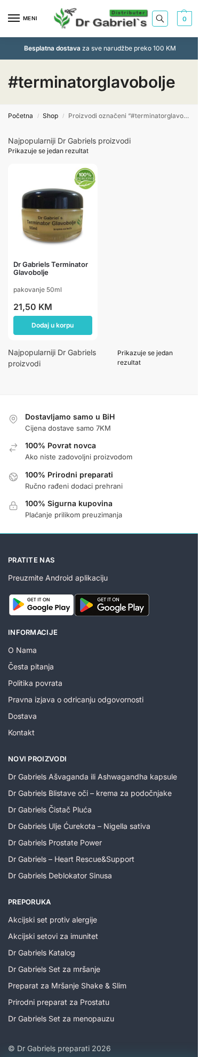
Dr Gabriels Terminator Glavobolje (50, 269)
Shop (50, 116)
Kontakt (21, 732)
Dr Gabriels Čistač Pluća (50, 809)
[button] (183, 18)
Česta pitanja (31, 666)
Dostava (22, 715)
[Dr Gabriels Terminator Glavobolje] (53, 208)
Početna (20, 116)
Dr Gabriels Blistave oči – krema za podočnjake (90, 793)
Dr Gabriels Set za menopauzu (61, 1018)
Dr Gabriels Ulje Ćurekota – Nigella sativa (79, 825)
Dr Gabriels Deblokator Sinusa (60, 875)
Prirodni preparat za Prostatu (58, 1001)
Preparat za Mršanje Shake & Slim (67, 985)
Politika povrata (35, 682)
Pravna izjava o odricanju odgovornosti (75, 699)
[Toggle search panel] (160, 18)
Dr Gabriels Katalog (41, 952)
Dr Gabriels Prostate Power (55, 842)
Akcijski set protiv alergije (52, 919)
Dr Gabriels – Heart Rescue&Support (71, 858)
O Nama (22, 650)
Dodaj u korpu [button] (52, 325)
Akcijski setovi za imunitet (53, 936)
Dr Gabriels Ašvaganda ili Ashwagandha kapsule (92, 776)
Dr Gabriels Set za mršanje (54, 969)
